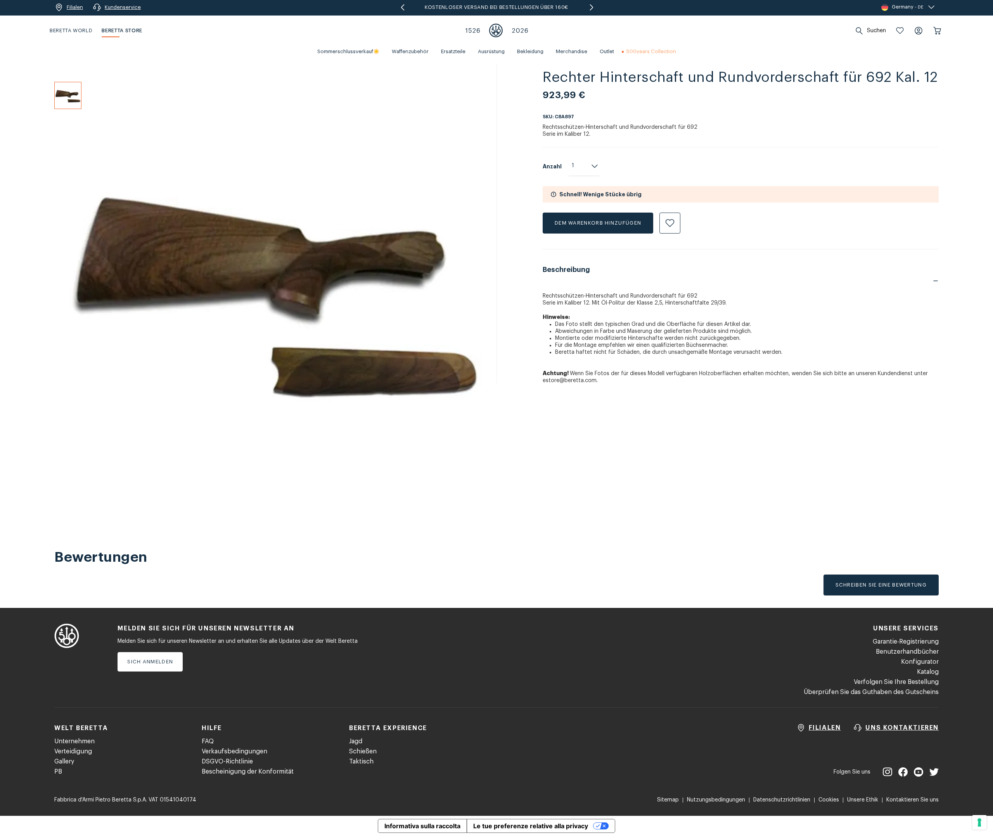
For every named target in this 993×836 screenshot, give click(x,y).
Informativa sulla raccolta (422, 826)
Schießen (363, 751)
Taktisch (361, 761)
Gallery (64, 761)
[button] (900, 30)
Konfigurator (920, 662)
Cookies (828, 800)
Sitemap (668, 800)
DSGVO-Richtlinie (227, 761)
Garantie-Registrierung (906, 642)
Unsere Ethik (862, 800)
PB (58, 771)
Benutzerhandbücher (907, 652)
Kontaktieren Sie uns (912, 800)
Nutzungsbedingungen (716, 800)
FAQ (208, 741)
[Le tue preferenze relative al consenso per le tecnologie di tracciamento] (979, 822)
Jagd (355, 741)
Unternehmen (74, 741)
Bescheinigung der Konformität (248, 771)
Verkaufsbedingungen (234, 751)
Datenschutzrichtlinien (781, 800)
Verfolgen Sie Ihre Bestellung (896, 682)
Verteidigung (73, 751)
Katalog (928, 672)
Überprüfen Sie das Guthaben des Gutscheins (871, 692)
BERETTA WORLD (71, 30)
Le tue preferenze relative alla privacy (530, 826)
